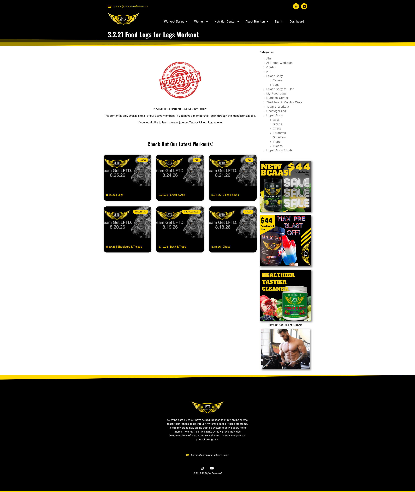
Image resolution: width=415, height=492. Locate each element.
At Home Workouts (279, 62)
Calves (277, 80)
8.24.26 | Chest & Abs (172, 194)
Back (276, 119)
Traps (276, 141)
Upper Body (274, 115)
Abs (269, 58)
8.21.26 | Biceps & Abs (225, 194)
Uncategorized (276, 111)
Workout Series (174, 21)
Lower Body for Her (280, 89)
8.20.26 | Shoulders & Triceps (124, 246)
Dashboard (297, 21)
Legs (276, 84)
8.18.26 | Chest (220, 246)
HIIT (269, 71)
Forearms (279, 133)
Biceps (277, 124)
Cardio (270, 67)
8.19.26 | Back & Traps (172, 246)
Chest (277, 128)
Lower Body (274, 76)
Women (199, 21)
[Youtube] (304, 6)
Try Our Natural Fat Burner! (285, 325)
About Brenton (255, 21)
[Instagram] (296, 6)
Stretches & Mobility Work (284, 102)
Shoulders (280, 137)
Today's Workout (277, 106)
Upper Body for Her (280, 150)
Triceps (278, 146)
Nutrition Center (225, 21)
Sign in (279, 21)
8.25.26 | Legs (114, 194)
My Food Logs (276, 93)
